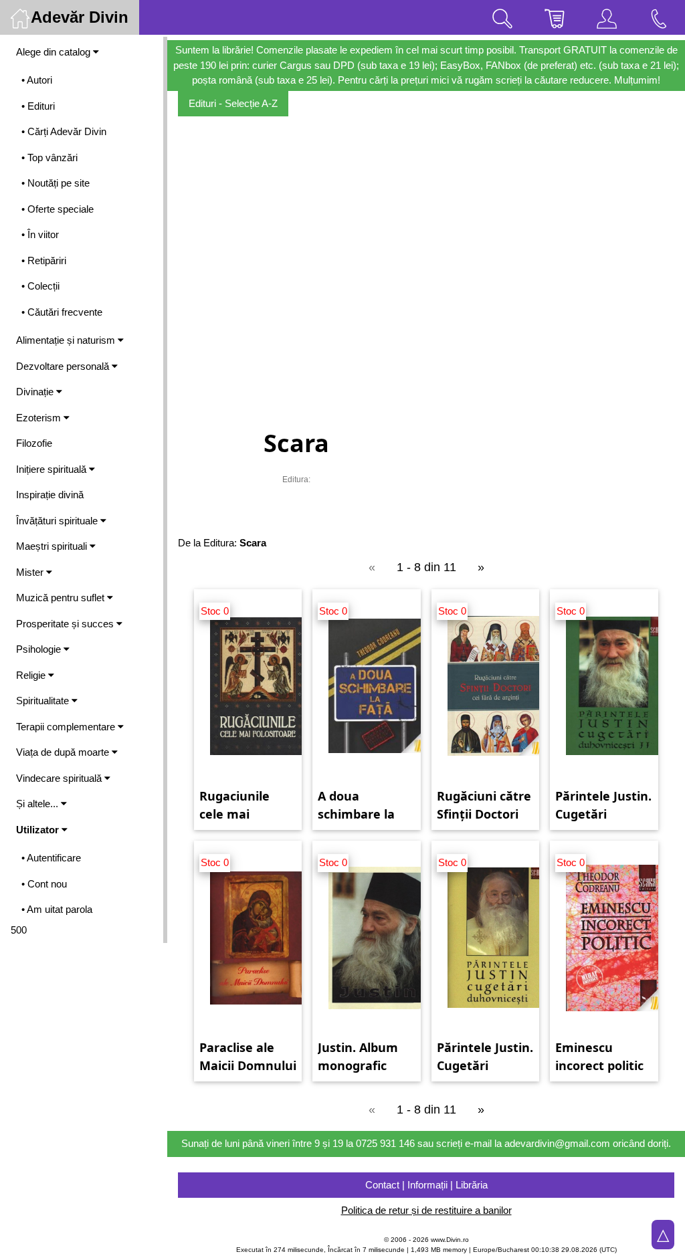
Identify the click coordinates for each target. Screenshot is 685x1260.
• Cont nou (44, 883)
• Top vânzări (49, 157)
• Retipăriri (43, 260)
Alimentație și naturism (67, 340)
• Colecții (40, 286)
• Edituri (38, 106)
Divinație (36, 391)
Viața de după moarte (64, 752)
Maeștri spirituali (53, 546)
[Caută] (502, 17)
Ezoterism (40, 417)
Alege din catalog (54, 52)
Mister (31, 572)
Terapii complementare (67, 726)
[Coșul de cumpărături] (554, 17)
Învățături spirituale (58, 520)
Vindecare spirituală (60, 778)
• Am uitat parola (56, 909)
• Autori (36, 80)
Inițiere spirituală (52, 469)
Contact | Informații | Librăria (426, 1184)
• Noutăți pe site (55, 183)
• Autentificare (51, 857)
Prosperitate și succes (66, 623)
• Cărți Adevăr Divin (63, 131)
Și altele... (38, 803)
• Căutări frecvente (61, 312)
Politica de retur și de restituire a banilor (426, 1210)
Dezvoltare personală (64, 366)
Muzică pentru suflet (61, 597)
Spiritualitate (44, 700)
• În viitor (40, 234)
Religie (32, 675)
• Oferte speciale (57, 209)
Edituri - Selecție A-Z (233, 103)
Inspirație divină (50, 494)
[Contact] (659, 17)
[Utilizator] (607, 17)
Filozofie (34, 443)
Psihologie (40, 649)
